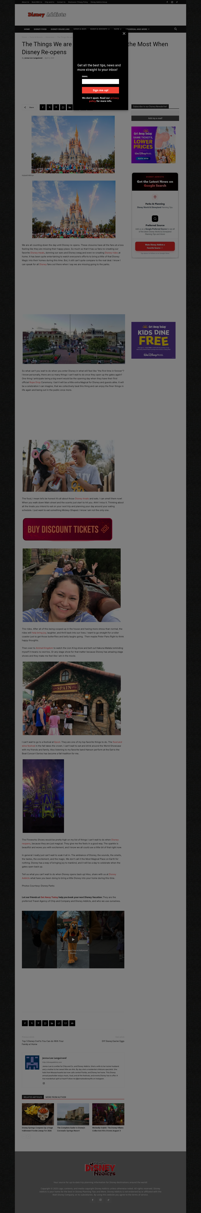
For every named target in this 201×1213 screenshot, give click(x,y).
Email (85, 76)
